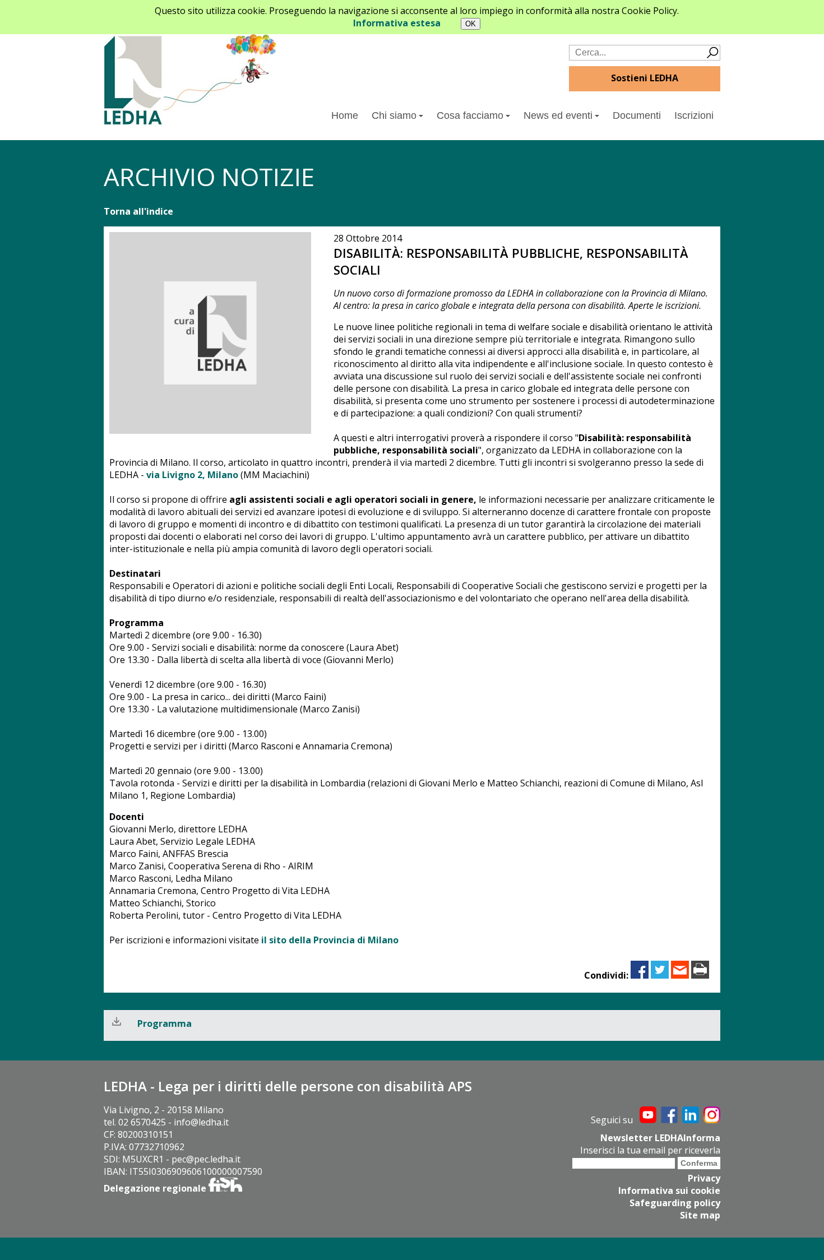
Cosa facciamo (470, 115)
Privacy (704, 1178)
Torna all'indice (138, 211)
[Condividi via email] (680, 975)
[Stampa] (700, 975)
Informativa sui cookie (669, 1190)
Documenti (637, 115)
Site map (700, 1215)
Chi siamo (394, 115)
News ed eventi (558, 115)
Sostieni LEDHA (644, 78)
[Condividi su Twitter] (660, 975)
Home (344, 115)
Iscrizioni (694, 115)
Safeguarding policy (674, 1203)
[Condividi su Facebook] (640, 975)
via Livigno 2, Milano (192, 475)
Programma (164, 1023)
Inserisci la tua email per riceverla (650, 1150)
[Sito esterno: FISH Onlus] (225, 1188)
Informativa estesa (397, 23)
